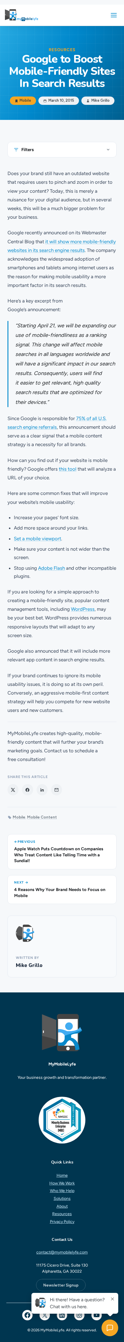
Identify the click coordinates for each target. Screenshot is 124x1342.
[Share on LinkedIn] (42, 789)
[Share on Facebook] (27, 789)
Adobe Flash (51, 568)
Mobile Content (42, 817)
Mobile (25, 101)
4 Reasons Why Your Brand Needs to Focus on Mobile (59, 892)
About (62, 1206)
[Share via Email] (56, 789)
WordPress (83, 609)
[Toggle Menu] (114, 15)
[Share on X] (12, 789)
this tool (67, 469)
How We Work (62, 1182)
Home (62, 1175)
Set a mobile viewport (37, 538)
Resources (62, 1213)
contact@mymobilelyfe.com (62, 1252)
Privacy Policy (62, 1221)
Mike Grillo (29, 965)
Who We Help (62, 1190)
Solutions (62, 1198)
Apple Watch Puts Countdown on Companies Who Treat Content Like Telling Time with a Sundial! (58, 854)
